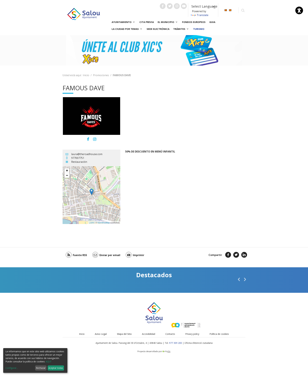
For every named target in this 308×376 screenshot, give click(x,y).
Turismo (198, 28)
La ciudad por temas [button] (125, 28)
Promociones (101, 75)
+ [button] (67, 171)
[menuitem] (226, 10)
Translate (202, 15)
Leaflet (91, 222)
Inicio (86, 75)
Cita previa (146, 22)
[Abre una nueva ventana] (163, 6)
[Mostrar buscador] (242, 10)
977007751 (77, 158)
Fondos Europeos (193, 22)
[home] (84, 13)
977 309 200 (175, 342)
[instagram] (95, 139)
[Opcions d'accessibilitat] (299, 10)
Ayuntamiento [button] (122, 22)
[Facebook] (228, 255)
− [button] (67, 175)
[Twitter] (236, 255)
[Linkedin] (244, 255)
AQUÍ (48, 361)
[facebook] (88, 139)
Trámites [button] (179, 28)
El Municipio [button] (166, 22)
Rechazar (41, 367)
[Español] (230, 9)
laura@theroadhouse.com (86, 154)
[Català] (226, 9)
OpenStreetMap (103, 222)
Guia (212, 22)
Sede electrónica (158, 28)
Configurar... (11, 367)
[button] (239, 279)
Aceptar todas (55, 367)
